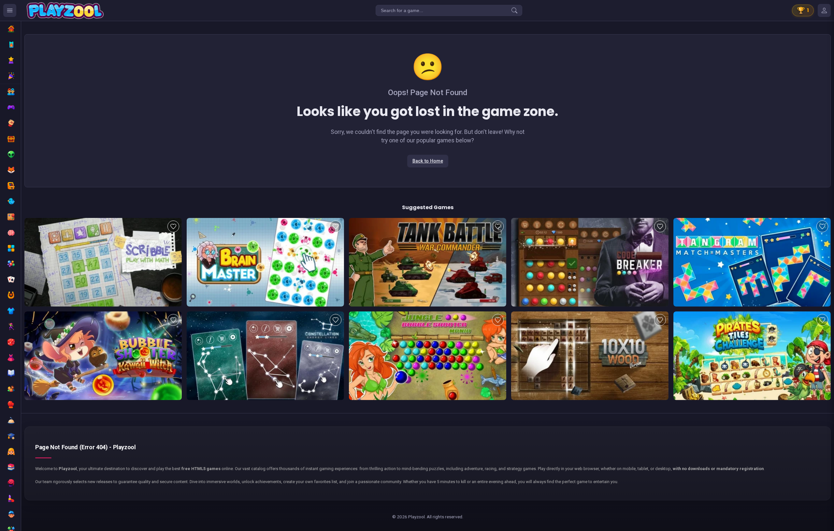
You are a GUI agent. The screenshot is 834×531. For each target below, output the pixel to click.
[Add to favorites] (173, 226)
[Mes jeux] (824, 10)
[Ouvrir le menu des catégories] (9, 10)
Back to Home (427, 161)
